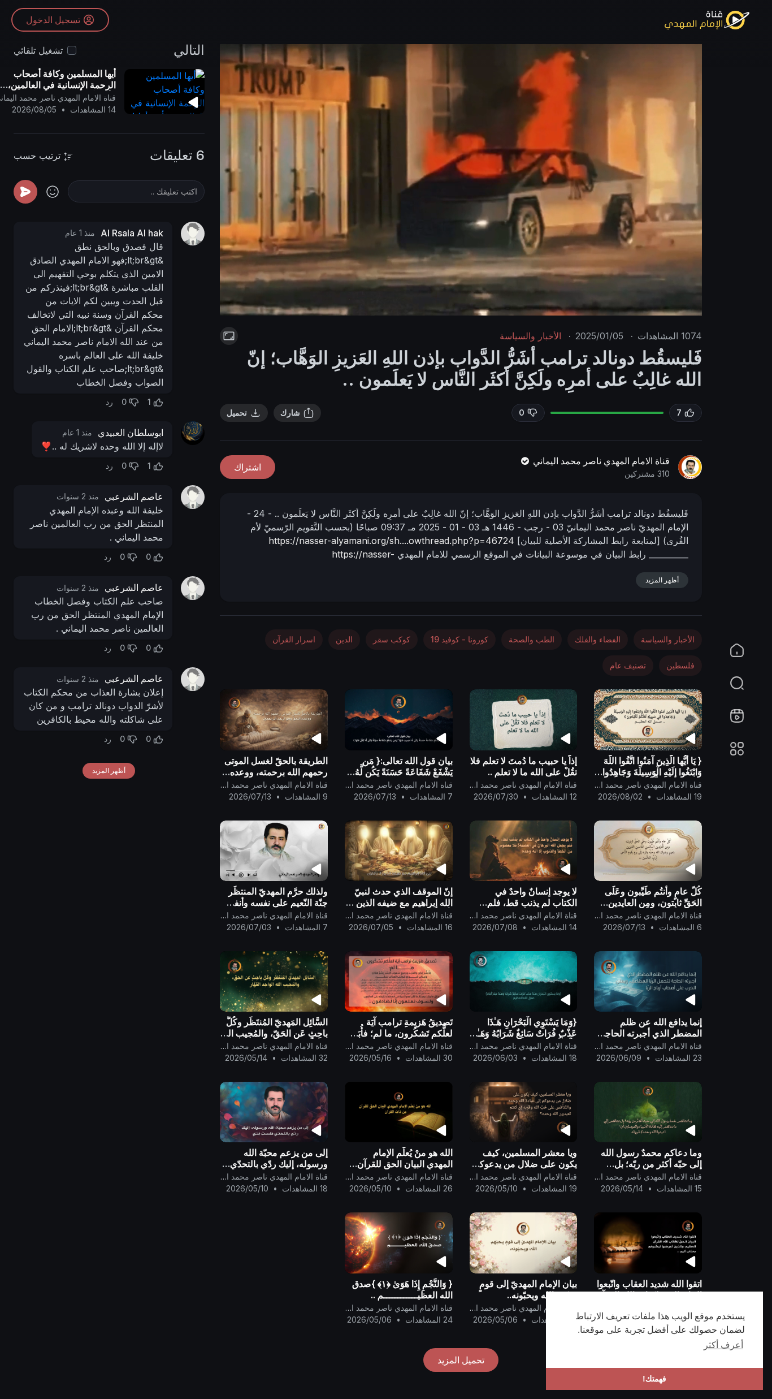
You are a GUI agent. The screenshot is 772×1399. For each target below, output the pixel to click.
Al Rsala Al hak (132, 233)
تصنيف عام (628, 665)
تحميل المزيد (460, 1360)
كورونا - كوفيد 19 (459, 639)
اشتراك (247, 467)
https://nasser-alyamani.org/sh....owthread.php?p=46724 (391, 540)
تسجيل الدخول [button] (53, 19)
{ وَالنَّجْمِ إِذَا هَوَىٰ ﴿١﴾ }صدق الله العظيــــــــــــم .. (402, 1289)
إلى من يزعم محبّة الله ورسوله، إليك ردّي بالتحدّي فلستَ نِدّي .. (279, 1164)
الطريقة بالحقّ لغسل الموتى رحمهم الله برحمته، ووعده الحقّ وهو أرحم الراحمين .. (276, 772)
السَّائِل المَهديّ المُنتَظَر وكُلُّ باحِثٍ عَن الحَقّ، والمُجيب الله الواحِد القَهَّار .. (274, 1033)
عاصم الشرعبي (134, 496)
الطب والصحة (531, 639)
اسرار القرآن (293, 639)
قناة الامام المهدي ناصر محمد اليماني (600, 461)
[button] (743, 683)
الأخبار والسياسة (530, 336)
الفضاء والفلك (598, 639)
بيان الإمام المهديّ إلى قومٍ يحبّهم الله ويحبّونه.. (528, 1289)
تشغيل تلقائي (38, 50)
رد (109, 402)
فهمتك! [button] (654, 1378)
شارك (290, 412)
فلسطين (680, 665)
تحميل (237, 412)
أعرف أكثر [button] (723, 1345)
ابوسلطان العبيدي (130, 432)
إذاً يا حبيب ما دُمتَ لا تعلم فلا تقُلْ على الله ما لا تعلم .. (523, 766)
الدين (344, 639)
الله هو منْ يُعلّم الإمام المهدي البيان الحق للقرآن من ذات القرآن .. (405, 1164)
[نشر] (25, 192)
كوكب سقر (391, 639)
